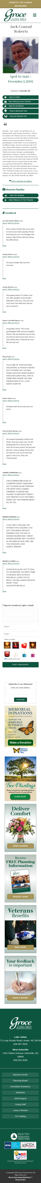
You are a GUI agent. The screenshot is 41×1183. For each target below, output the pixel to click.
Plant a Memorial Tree (18, 111)
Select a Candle (9, 639)
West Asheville (20, 1049)
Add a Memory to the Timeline (20, 101)
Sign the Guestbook (16, 106)
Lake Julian (20, 1037)
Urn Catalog (20, 1116)
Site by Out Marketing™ (20, 1177)
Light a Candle (14, 97)
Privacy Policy (20, 1179)
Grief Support (20, 1098)
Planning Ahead (20, 1080)
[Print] (5, 124)
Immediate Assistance (20, 1086)
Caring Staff (20, 1104)
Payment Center (20, 1075)
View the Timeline (16, 195)
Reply (4, 246)
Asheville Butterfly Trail (18, 116)
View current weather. (21, 181)
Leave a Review (20, 1110)
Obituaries (20, 1092)
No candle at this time (13, 659)
